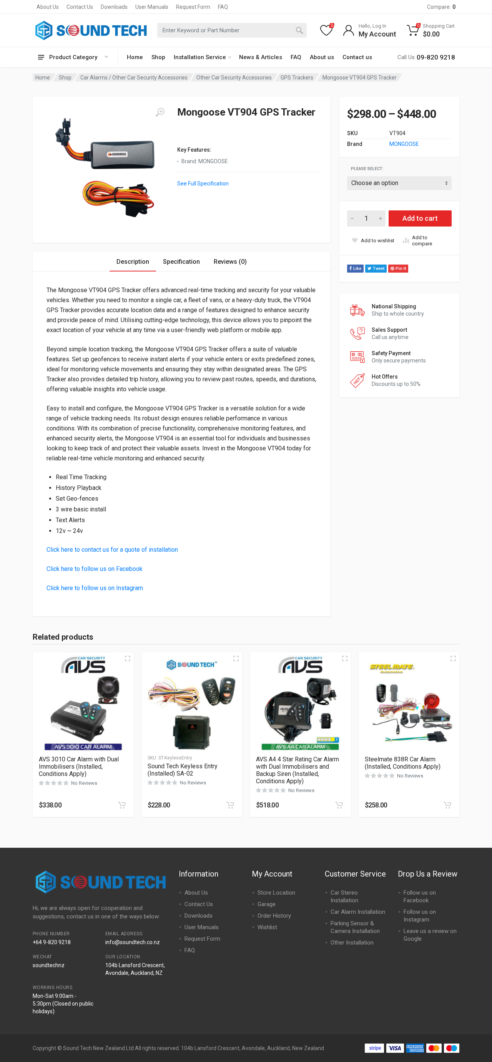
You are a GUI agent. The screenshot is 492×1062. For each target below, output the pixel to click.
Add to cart (420, 218)
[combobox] (232, 30)
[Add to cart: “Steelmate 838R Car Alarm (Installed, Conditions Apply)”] (447, 805)
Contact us (357, 57)
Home (135, 57)
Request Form (193, 7)
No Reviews (84, 783)
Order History (274, 915)
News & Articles (260, 57)
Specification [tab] (181, 261)
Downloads (114, 7)
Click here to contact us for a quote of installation (112, 549)
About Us (48, 7)
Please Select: (367, 168)
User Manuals (151, 7)
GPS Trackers (297, 77)
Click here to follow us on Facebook (95, 568)
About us (322, 57)
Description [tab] (132, 261)
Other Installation (352, 942)
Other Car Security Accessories (234, 77)
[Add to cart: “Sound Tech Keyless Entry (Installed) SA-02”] (230, 805)
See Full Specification (203, 183)
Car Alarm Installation (358, 911)
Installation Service (200, 57)
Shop (158, 57)
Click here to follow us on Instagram (95, 588)
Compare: (441, 7)
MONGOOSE (404, 144)
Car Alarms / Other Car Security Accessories (134, 77)
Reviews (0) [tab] (230, 261)
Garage (267, 904)
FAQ (223, 7)
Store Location (276, 892)
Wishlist (267, 927)
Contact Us (79, 7)
